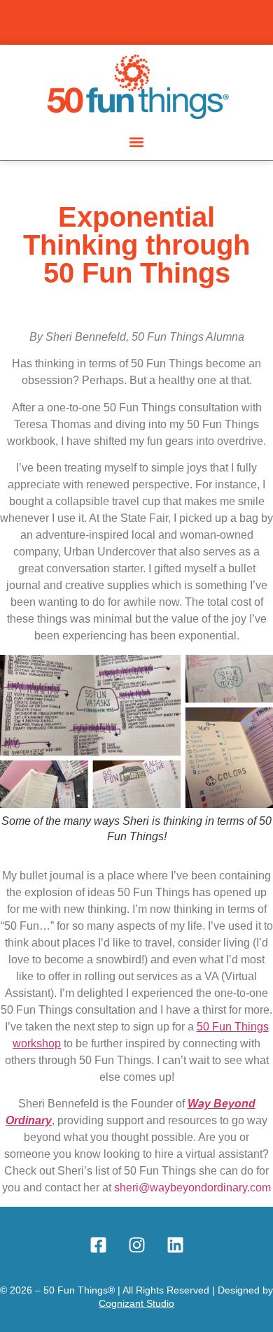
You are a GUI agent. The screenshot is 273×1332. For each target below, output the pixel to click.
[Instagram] (136, 1245)
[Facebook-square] (97, 1245)
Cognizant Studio (136, 1303)
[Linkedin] (175, 1245)
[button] (136, 141)
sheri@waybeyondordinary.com (192, 1187)
